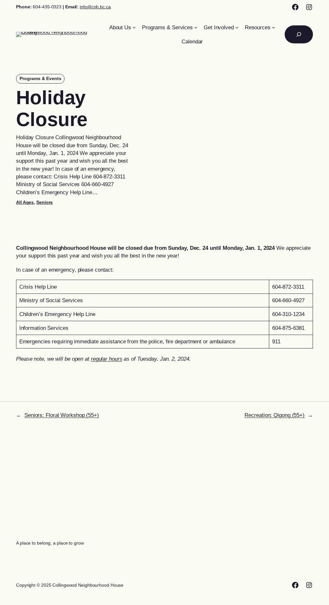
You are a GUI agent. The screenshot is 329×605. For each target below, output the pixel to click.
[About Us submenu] (134, 27)
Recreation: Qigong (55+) (275, 415)
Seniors (44, 202)
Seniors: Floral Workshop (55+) (61, 415)
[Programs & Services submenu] (195, 27)
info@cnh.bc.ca (95, 6)
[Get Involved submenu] (236, 27)
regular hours (106, 359)
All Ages (25, 202)
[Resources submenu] (273, 27)
